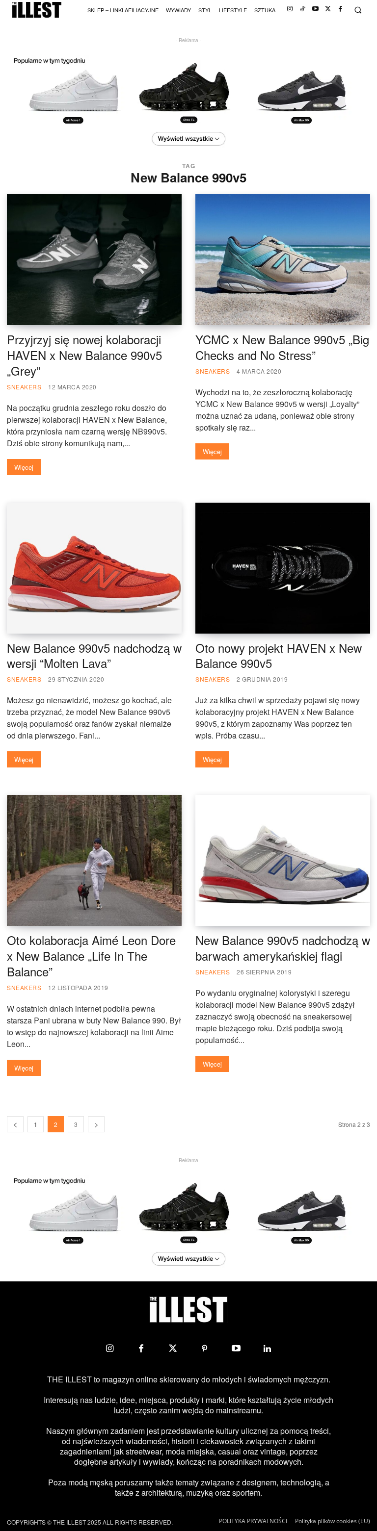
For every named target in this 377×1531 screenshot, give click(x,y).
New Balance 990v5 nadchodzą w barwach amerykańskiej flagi (282, 947)
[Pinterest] (204, 1348)
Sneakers (24, 387)
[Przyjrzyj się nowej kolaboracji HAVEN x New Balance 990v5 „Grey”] (94, 259)
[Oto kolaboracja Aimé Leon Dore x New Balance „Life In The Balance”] (94, 860)
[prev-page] (15, 1124)
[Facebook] (340, 9)
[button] (357, 10)
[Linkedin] (267, 1348)
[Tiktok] (302, 9)
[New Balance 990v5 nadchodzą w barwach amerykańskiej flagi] (282, 860)
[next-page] (96, 1124)
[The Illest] (36, 10)
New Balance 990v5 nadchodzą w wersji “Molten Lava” (94, 655)
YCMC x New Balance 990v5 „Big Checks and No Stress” (282, 347)
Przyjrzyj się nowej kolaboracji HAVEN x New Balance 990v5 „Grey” (84, 355)
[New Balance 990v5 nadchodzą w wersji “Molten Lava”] (94, 568)
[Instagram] (290, 9)
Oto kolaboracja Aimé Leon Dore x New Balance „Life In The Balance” (91, 955)
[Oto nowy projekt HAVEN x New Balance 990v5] (282, 568)
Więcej (23, 467)
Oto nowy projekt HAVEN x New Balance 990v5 (278, 655)
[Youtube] (315, 9)
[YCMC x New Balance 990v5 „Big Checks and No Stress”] (282, 259)
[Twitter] (328, 9)
